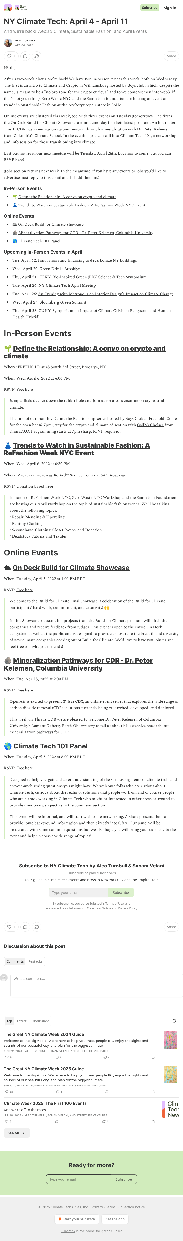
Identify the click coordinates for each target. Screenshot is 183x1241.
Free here (24, 389)
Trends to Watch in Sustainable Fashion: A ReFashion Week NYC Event (81, 205)
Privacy (97, 1207)
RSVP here (13, 160)
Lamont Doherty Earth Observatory (63, 726)
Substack (68, 1231)
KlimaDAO (19, 431)
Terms (111, 1207)
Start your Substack (79, 1219)
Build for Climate (53, 601)
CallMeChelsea (150, 425)
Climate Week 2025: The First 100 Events (45, 1103)
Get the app (115, 1219)
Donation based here (34, 486)
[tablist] (24, 961)
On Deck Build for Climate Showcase (51, 224)
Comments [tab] (15, 961)
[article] (91, 1045)
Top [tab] (9, 1021)
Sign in (170, 7)
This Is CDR (73, 701)
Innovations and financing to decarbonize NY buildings (87, 260)
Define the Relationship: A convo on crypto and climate (67, 197)
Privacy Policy (127, 908)
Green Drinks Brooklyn (60, 269)
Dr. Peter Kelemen (121, 719)
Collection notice (131, 1207)
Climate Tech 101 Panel (39, 241)
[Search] (174, 1021)
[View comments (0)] (25, 56)
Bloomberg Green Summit (62, 302)
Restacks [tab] (35, 961)
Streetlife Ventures (92, 1051)
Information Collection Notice (90, 908)
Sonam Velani (59, 1051)
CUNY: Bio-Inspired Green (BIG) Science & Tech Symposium (92, 277)
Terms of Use (114, 903)
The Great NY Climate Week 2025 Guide (44, 1068)
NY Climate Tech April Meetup (67, 285)
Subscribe (149, 7)
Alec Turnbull (26, 40)
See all (13, 1133)
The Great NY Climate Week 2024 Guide (44, 1034)
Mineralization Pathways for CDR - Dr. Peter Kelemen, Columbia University (85, 233)
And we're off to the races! (25, 1109)
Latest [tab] (22, 1021)
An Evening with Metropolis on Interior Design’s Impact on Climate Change (105, 294)
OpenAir (18, 701)
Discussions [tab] (40, 1021)
